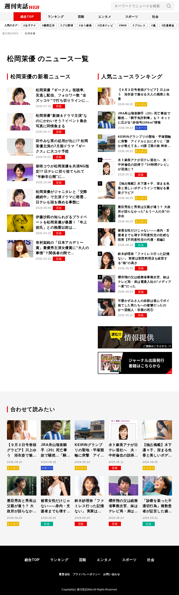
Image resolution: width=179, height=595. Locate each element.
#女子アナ (29, 25)
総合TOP (27, 16)
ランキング (56, 16)
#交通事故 (168, 25)
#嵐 (153, 25)
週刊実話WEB (10, 33)
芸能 (81, 16)
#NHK (123, 25)
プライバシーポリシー (87, 574)
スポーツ (131, 16)
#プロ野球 (66, 25)
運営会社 (64, 574)
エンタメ (104, 16)
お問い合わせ (111, 574)
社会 (155, 16)
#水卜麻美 (85, 25)
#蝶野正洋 (48, 25)
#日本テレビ (105, 25)
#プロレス (139, 25)
